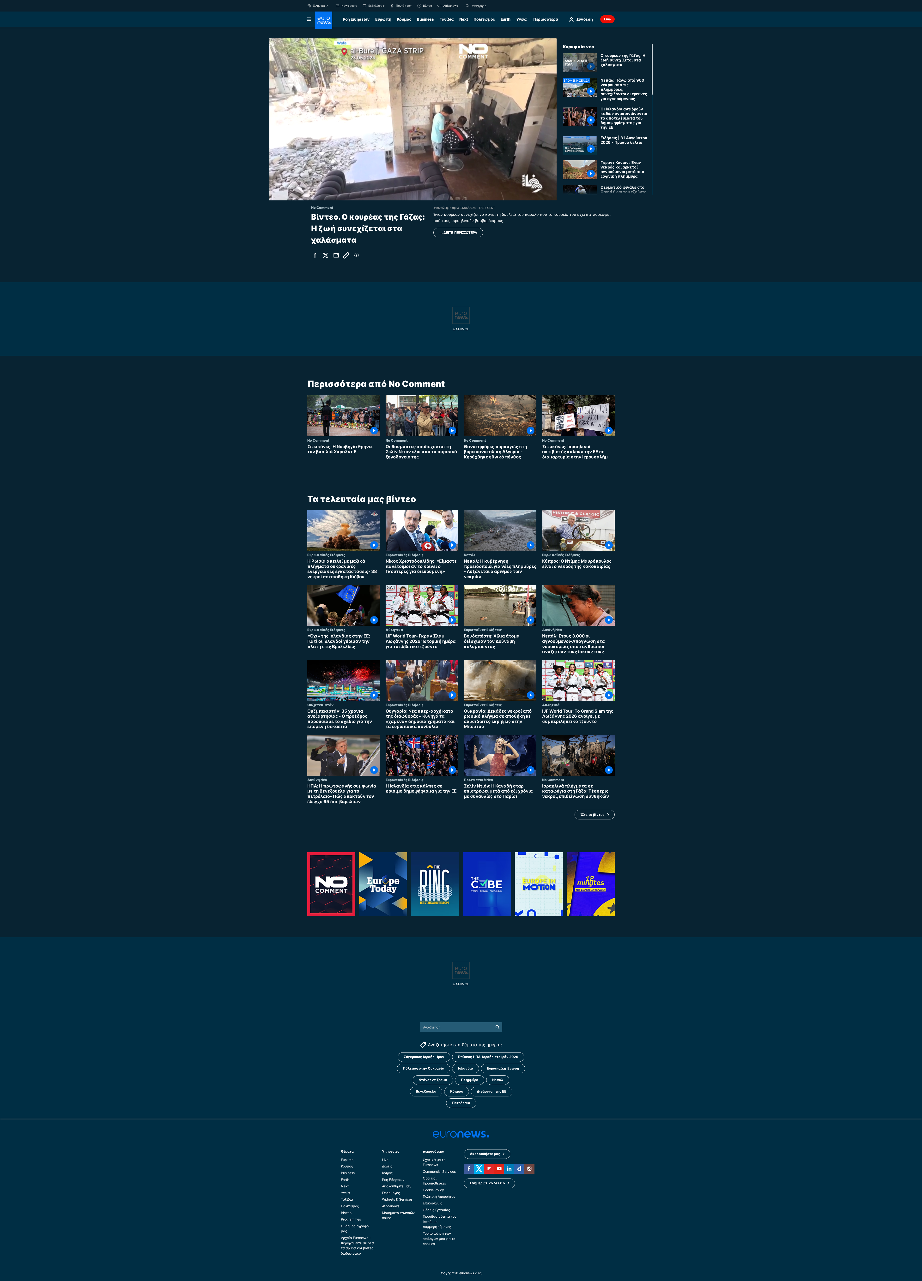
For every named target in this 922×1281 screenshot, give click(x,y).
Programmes (351, 1219)
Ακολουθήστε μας (396, 1186)
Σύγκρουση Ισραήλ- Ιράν (424, 1057)
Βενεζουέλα (426, 1091)
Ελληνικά (318, 5)
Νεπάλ (469, 555)
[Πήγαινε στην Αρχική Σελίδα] (323, 20)
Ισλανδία (465, 1068)
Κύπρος (456, 1091)
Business (425, 19)
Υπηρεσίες (390, 1151)
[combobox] (492, 6)
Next (463, 19)
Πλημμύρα (469, 1080)
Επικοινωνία (433, 1203)
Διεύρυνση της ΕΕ (491, 1091)
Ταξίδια (447, 19)
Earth (505, 19)
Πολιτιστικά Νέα (478, 780)
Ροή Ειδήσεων (356, 19)
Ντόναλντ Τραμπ (433, 1080)
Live (607, 19)
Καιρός (387, 1173)
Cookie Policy (433, 1190)
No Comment (318, 440)
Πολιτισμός (484, 19)
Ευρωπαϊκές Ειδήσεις (326, 555)
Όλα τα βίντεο (593, 814)
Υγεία (521, 19)
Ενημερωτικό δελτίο (487, 1183)
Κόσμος (404, 19)
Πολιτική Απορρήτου (439, 1197)
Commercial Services (439, 1171)
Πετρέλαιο (461, 1103)
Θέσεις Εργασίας (436, 1210)
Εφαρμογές (391, 1193)
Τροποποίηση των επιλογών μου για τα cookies (439, 1238)
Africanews (390, 1206)
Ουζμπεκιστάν (320, 705)
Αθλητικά (394, 630)
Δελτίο (387, 1166)
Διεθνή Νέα (552, 630)
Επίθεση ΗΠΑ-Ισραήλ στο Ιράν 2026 (488, 1057)
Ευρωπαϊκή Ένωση (503, 1068)
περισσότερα (433, 1151)
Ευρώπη (383, 19)
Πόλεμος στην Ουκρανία (423, 1068)
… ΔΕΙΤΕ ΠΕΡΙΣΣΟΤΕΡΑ (458, 233)
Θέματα (347, 1151)
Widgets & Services (397, 1199)
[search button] (467, 6)
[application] (413, 119)
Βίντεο (346, 1213)
